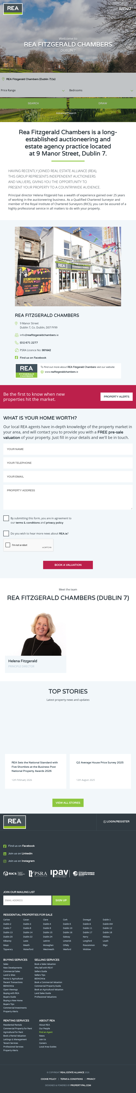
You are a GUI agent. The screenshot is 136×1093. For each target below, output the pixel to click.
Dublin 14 (28, 932)
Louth (105, 941)
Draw (103, 103)
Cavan (26, 920)
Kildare (106, 937)
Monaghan (48, 945)
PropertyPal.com (80, 1085)
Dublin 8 (27, 928)
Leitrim (46, 941)
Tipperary (8, 949)
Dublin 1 (107, 920)
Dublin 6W (108, 924)
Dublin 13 (8, 932)
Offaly (66, 945)
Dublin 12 (107, 928)
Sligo (105, 945)
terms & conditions (28, 522)
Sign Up (61, 900)
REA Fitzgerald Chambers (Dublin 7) (30, 79)
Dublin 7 (7, 928)
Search (33, 103)
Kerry (85, 937)
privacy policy (54, 522)
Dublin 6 (87, 924)
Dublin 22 (28, 937)
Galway (66, 937)
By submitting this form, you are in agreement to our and (41, 520)
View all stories (68, 802)
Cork (65, 920)
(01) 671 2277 (29, 342)
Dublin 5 (67, 924)
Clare (45, 920)
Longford (87, 941)
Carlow (6, 920)
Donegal (87, 920)
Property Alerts (116, 396)
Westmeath (48, 949)
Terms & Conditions (71, 1079)
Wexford (67, 949)
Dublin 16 (67, 932)
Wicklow (87, 949)
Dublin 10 (67, 928)
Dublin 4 (47, 924)
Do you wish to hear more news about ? (39, 533)
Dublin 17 (87, 932)
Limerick (67, 941)
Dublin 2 (7, 924)
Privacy (91, 1079)
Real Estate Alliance (72, 1072)
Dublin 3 (27, 924)
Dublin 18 (107, 932)
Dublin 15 (47, 932)
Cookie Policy (48, 1079)
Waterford (28, 949)
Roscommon (89, 945)
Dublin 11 (87, 928)
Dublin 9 (47, 928)
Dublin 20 (8, 937)
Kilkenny (7, 941)
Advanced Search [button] (66, 113)
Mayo (6, 945)
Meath (26, 945)
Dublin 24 (47, 937)
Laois (25, 941)
